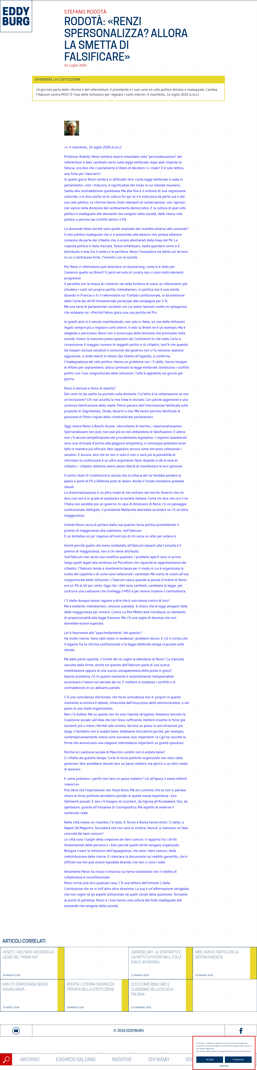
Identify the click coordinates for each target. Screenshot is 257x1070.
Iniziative (122, 1059)
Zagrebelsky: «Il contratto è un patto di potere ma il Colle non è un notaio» (156, 957)
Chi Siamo (158, 1059)
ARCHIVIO (29, 1059)
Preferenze (238, 1059)
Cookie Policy (224, 1065)
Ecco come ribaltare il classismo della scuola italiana (152, 989)
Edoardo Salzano (76, 1059)
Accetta (209, 1059)
